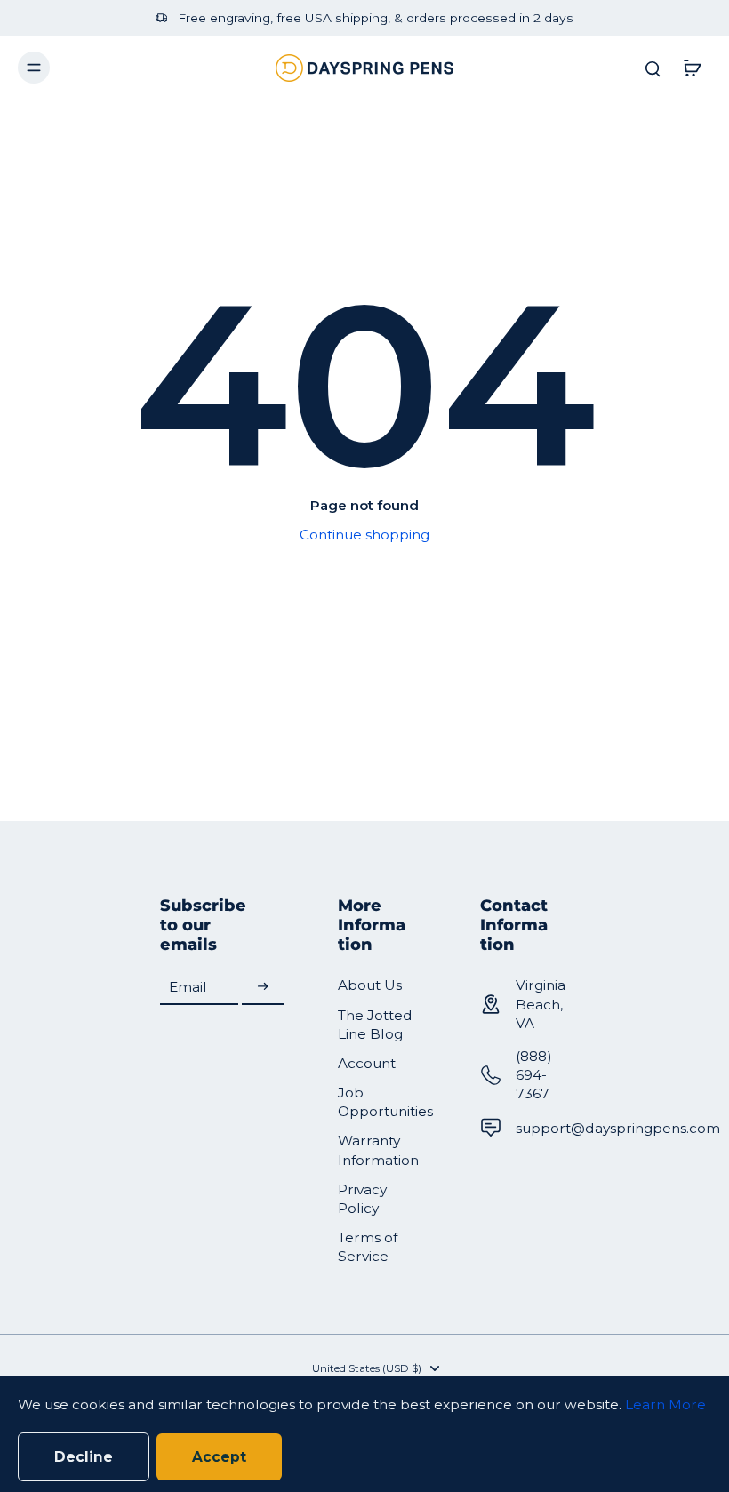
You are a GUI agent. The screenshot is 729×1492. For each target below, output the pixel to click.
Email (188, 986)
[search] (652, 67)
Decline (83, 1456)
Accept (219, 1456)
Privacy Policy (362, 1199)
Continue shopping (364, 534)
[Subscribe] (263, 987)
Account (367, 1063)
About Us (370, 985)
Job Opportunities (382, 1102)
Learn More (665, 1404)
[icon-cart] (691, 67)
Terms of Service (367, 1247)
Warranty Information (378, 1150)
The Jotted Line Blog (375, 1024)
